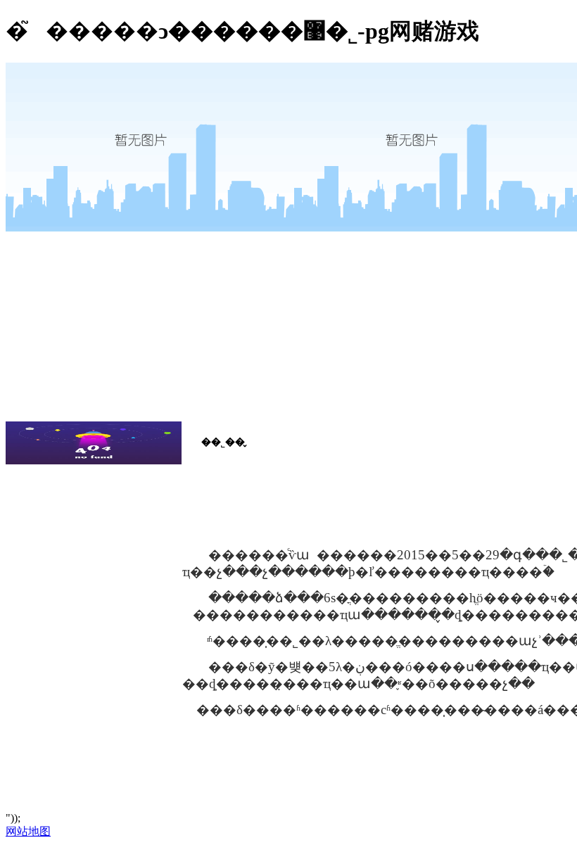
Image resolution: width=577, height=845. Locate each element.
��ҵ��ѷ (84, 502)
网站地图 (28, 831)
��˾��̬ (80, 479)
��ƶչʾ (75, 524)
